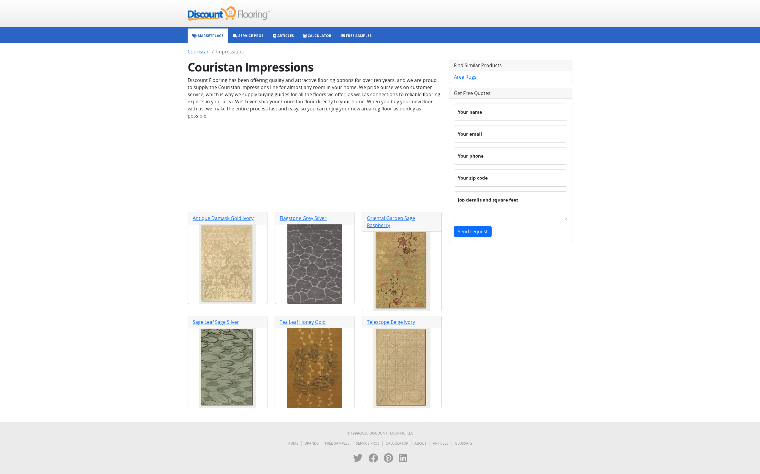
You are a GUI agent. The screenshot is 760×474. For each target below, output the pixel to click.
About (420, 443)
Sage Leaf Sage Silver (216, 322)
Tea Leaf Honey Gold (303, 322)
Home (293, 443)
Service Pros (367, 443)
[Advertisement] (315, 165)
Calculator (397, 443)
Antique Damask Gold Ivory (223, 218)
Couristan (199, 51)
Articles (441, 443)
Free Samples (337, 443)
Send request (473, 231)
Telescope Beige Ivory (391, 322)
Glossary (464, 443)
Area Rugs (465, 77)
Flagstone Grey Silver (303, 218)
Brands (312, 443)
